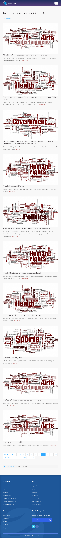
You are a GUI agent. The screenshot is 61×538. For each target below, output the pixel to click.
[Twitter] (33, 526)
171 (24, 454)
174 (35, 454)
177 (47, 454)
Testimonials (6, 515)
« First (6, 454)
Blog (4, 527)
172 (28, 454)
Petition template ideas (9, 498)
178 (51, 454)
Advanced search (36, 504)
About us (34, 492)
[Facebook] (37, 526)
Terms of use (35, 498)
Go (50, 520)
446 (20, 457)
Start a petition (7, 495)
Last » (32, 457)
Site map (5, 492)
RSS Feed (8, 18)
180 (5, 457)
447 (24, 457)
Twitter (5, 521)
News (4, 489)
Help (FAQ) (34, 486)
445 (16, 457)
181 (9, 457)
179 (55, 454)
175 (39, 454)
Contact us (35, 495)
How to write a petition (9, 501)
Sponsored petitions (8, 504)
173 (31, 454)
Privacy (34, 489)
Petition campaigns (10, 466)
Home (4, 486)
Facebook (6, 518)
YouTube (5, 524)
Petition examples (36, 501)
